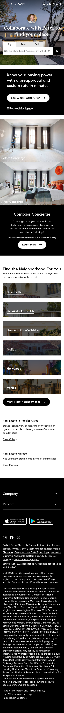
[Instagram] (6, 537)
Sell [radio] (37, 44)
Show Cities (9, 439)
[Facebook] (13, 537)
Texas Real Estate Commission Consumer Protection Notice (29, 665)
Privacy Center (19, 548)
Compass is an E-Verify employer (32, 552)
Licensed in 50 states (15, 697)
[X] (19, 537)
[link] (28, 98)
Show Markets (10, 465)
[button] (4, 4)
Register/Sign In (52, 4)
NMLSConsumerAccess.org (17, 694)
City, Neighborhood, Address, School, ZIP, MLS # (28, 51)
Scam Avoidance (37, 548)
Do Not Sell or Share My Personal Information (27, 545)
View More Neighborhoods (23, 401)
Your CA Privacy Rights (26, 559)
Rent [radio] (23, 44)
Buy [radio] (9, 44)
